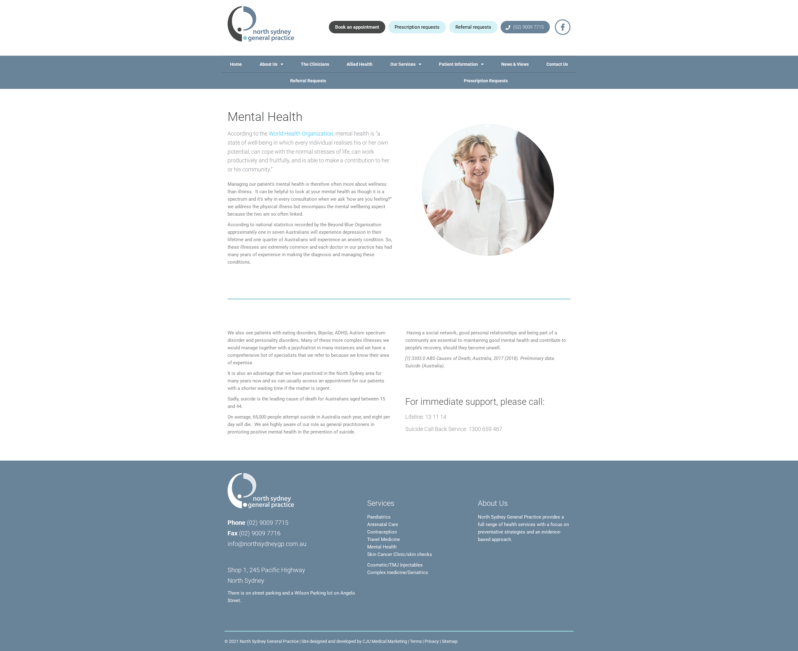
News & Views (515, 64)
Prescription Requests (486, 80)
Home (236, 64)
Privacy (432, 641)
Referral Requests (308, 80)
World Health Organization (301, 133)
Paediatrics (379, 517)
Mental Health (382, 547)
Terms (416, 641)
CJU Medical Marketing (385, 641)
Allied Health (360, 64)
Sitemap (450, 641)
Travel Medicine (383, 539)
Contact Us (557, 64)
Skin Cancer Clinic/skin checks (399, 554)
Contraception (382, 532)
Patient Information (458, 64)
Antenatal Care (382, 524)
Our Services (403, 64)
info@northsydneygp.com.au (267, 544)
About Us (268, 64)
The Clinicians (315, 64)
